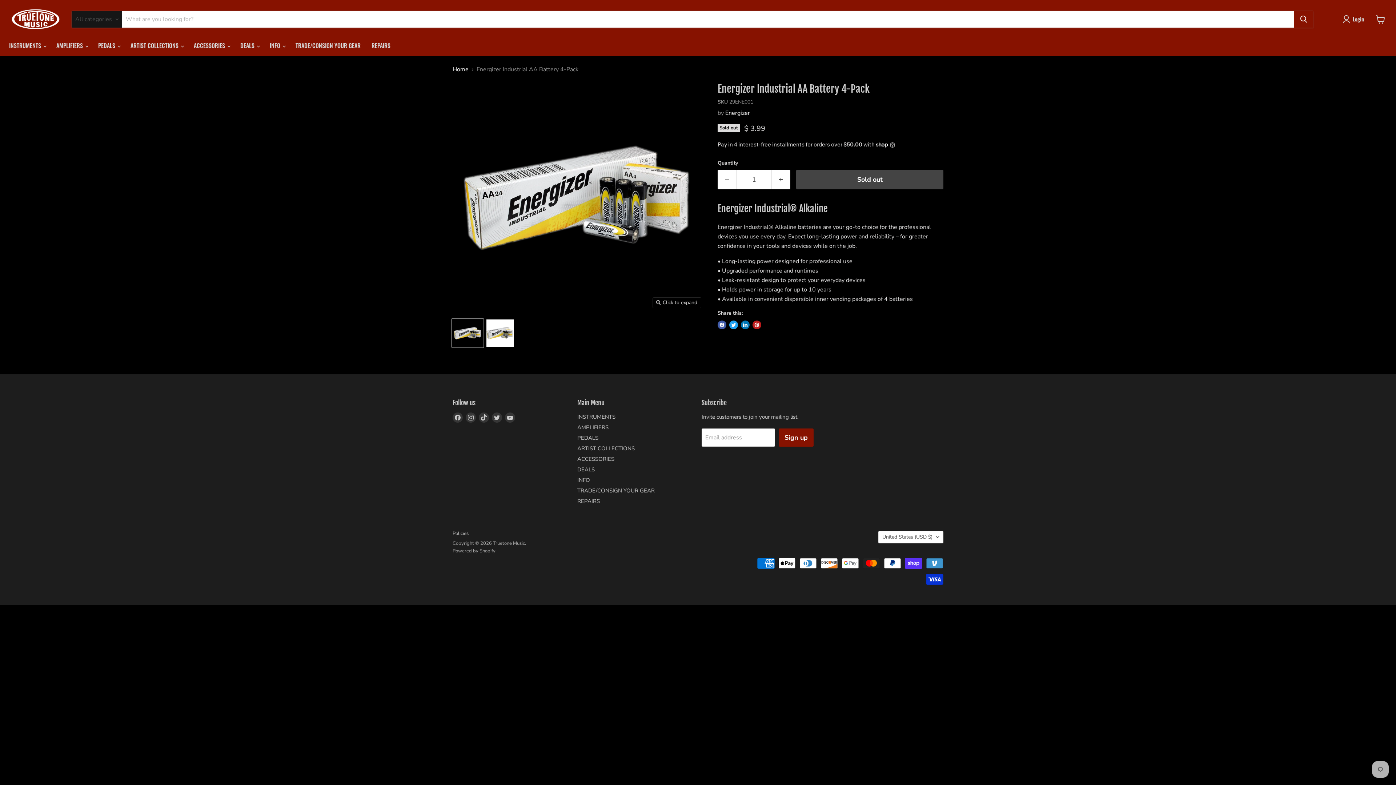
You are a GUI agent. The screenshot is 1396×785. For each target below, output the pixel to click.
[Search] (1303, 19)
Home (461, 69)
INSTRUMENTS (26, 45)
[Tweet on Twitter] (733, 325)
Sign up (796, 437)
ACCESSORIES (210, 45)
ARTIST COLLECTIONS (155, 45)
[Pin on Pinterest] (757, 325)
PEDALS (107, 45)
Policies (461, 533)
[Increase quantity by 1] (781, 180)
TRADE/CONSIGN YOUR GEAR (328, 45)
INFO (276, 45)
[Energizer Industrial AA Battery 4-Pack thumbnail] (468, 333)
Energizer (737, 113)
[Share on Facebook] (722, 325)
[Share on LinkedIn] (745, 325)
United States (907, 537)
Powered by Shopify (474, 551)
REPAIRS (381, 45)
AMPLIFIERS (70, 45)
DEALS (248, 45)
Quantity (728, 163)
